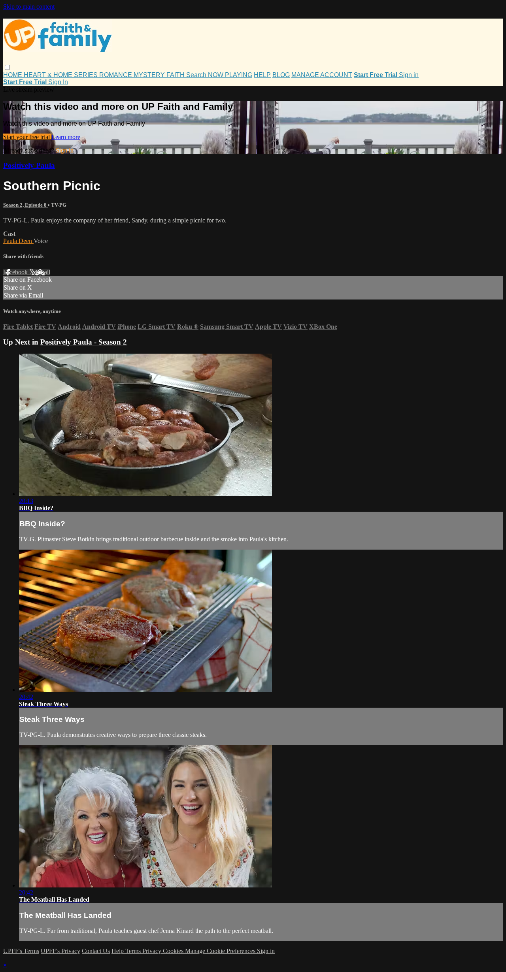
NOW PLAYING (230, 75)
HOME (13, 75)
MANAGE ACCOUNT (321, 75)
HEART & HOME (49, 75)
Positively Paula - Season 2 (83, 342)
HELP (262, 75)
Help (118, 951)
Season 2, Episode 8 (25, 205)
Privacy (152, 951)
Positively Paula (29, 165)
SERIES (86, 75)
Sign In (58, 82)
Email (43, 272)
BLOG (281, 75)
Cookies (174, 951)
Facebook (16, 272)
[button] (7, 67)
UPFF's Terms (21, 951)
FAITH (176, 75)
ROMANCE (116, 75)
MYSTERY (150, 75)
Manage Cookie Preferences (221, 951)
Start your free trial (27, 137)
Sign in (409, 75)
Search (197, 75)
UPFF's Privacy (60, 951)
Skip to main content (29, 6)
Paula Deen (18, 240)
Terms (133, 951)
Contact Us (96, 951)
